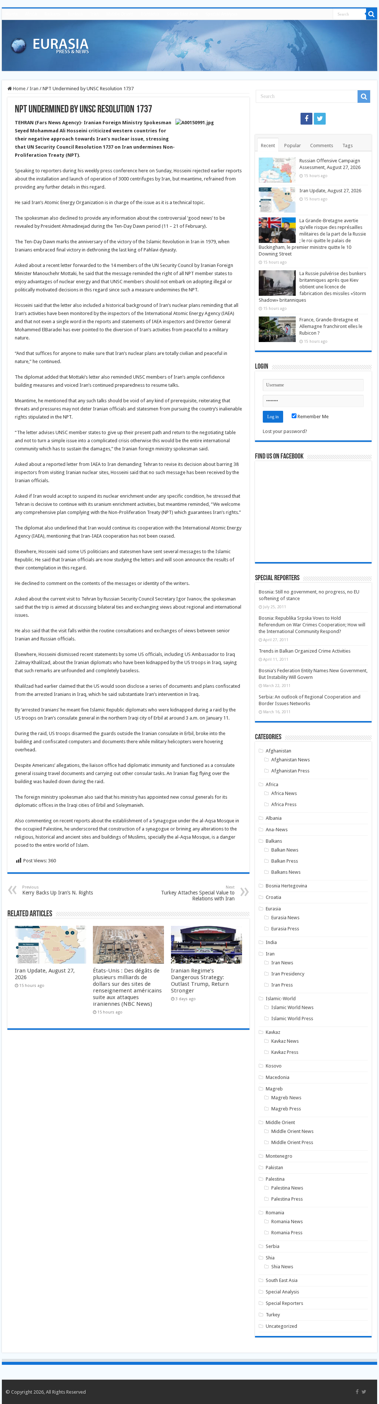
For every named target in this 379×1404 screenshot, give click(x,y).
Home (12, 14)
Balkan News (284, 850)
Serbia (272, 1246)
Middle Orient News (292, 1131)
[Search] (371, 14)
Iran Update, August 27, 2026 (330, 190)
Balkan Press (284, 861)
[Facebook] (306, 119)
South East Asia (182, 14)
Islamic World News (292, 1007)
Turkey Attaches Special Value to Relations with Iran (198, 893)
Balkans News (286, 872)
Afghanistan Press (290, 771)
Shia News (282, 1266)
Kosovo (274, 1066)
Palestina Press (287, 1199)
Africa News (284, 793)
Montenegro (279, 1156)
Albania (274, 818)
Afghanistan (278, 751)
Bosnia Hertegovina (286, 886)
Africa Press (283, 804)
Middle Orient (119, 14)
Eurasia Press (285, 928)
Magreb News (286, 1097)
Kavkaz (273, 1032)
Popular (292, 145)
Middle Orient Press (292, 1142)
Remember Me (312, 416)
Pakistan (274, 1167)
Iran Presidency (287, 974)
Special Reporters (284, 1303)
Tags (347, 145)
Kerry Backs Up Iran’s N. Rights (57, 890)
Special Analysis (221, 14)
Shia (270, 1258)
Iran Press (282, 985)
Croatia (273, 897)
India (271, 942)
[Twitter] (320, 119)
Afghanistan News (290, 759)
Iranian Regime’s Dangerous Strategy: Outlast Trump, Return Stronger (200, 980)
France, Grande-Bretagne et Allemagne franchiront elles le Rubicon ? (330, 326)
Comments (321, 145)
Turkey (273, 1314)
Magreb (274, 1089)
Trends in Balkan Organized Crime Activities (305, 651)
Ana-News (277, 829)
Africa (31, 14)
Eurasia (75, 14)
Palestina (275, 1179)
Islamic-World (281, 998)
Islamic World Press (292, 1018)
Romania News (287, 1221)
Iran (94, 14)
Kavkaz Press (284, 1052)
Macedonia (277, 1077)
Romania (150, 14)
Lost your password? (285, 431)
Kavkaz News (285, 1041)
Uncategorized (281, 1326)
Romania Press (286, 1232)
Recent (268, 145)
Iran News (282, 962)
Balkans (52, 14)
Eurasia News (285, 917)
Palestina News (287, 1188)
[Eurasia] (50, 44)
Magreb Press (286, 1109)
